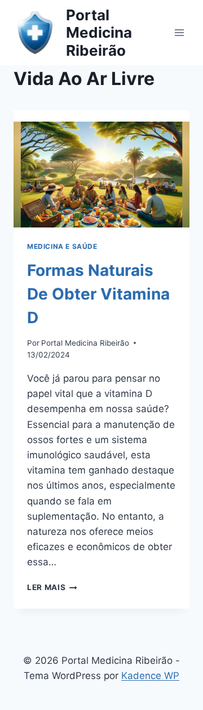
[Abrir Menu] (179, 32)
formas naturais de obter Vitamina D (98, 294)
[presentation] (101, 168)
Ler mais (52, 587)
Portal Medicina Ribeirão (85, 342)
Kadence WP (150, 675)
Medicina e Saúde (62, 246)
